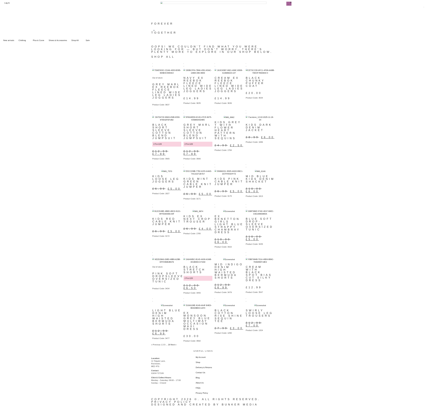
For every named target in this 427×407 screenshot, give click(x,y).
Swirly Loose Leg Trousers (259, 313)
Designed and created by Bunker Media (204, 404)
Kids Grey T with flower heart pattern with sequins (228, 130)
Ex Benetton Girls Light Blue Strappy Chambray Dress (229, 224)
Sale (88, 40)
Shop (198, 362)
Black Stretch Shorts (194, 269)
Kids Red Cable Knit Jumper (166, 221)
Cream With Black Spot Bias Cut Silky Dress (259, 273)
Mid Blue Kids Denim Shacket (260, 179)
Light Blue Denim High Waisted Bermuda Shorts (166, 317)
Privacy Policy (202, 393)
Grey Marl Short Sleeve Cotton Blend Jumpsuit (197, 131)
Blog (198, 378)
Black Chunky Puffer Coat (255, 81)
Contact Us (200, 373)
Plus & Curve (38, 40)
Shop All (75, 40)
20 (169, 345)
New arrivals (8, 40)
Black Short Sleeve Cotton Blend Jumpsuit (164, 131)
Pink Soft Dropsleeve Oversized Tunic (168, 277)
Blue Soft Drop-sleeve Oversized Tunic (259, 224)
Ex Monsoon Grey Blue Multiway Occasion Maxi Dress (197, 320)
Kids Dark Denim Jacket (259, 127)
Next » (173, 345)
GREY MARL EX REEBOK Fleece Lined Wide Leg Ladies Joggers (166, 91)
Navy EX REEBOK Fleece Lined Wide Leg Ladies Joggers (197, 84)
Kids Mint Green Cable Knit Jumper (197, 182)
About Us (200, 383)
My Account (201, 357)
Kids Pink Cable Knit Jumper (229, 181)
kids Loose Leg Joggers (166, 179)
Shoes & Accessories (58, 40)
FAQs (198, 388)
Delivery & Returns (204, 367)
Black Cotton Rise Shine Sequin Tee (229, 316)
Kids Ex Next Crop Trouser (197, 219)
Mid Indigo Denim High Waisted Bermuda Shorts (229, 271)
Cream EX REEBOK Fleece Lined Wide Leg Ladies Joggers (229, 84)
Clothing (22, 40)
